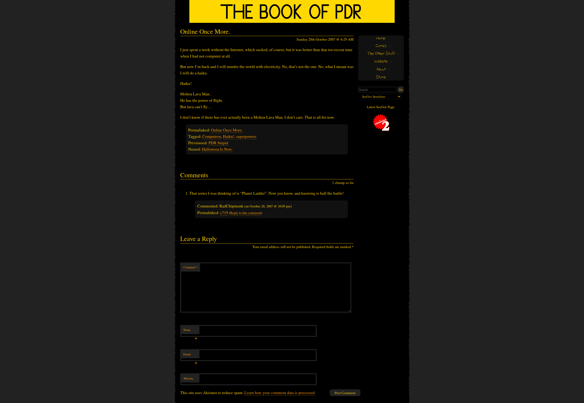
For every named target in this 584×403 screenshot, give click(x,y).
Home (381, 38)
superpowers (246, 136)
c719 (224, 212)
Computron (211, 136)
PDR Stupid (218, 142)
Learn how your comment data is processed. (279, 392)
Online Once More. (226, 130)
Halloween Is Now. (217, 149)
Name (190, 331)
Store (381, 77)
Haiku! (228, 136)
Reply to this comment (245, 212)
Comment (190, 267)
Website (188, 378)
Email (190, 355)
